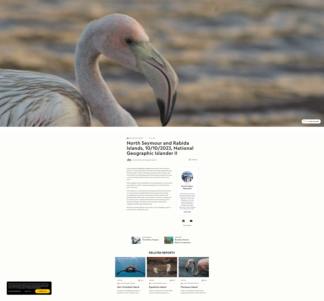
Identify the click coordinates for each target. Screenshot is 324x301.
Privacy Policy (21, 287)
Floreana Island (189, 287)
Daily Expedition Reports (126, 259)
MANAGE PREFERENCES (14, 291)
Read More (187, 211)
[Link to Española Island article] (162, 267)
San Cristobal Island (128, 287)
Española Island (157, 287)
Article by (187, 184)
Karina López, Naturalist (187, 187)
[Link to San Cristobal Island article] (130, 267)
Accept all (42, 291)
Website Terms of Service (34, 287)
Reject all (28, 291)
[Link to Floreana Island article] (194, 267)
